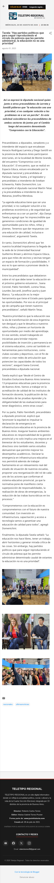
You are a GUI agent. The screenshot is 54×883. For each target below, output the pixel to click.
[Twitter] (21, 843)
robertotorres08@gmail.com (29, 849)
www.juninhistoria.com (34, 818)
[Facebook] (13, 843)
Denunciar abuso (27, 877)
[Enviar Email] (6, 843)
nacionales (8, 704)
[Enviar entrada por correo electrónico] (3, 699)
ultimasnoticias (22, 704)
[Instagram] (29, 843)
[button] (50, 33)
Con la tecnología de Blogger (27, 872)
